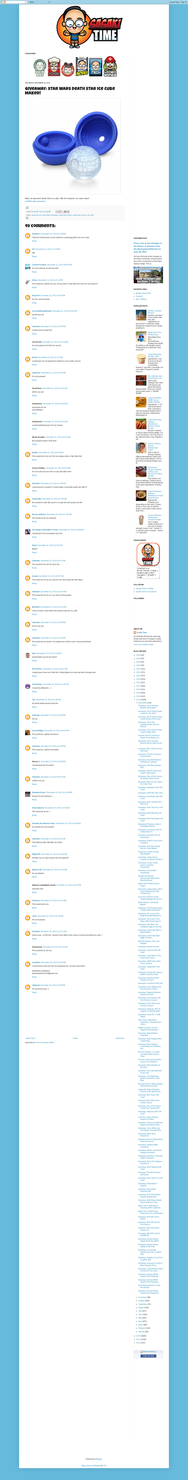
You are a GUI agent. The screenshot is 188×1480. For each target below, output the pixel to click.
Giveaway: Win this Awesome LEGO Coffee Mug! (149, 772)
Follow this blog (148, 1356)
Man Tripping (141, 299)
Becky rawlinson (39, 514)
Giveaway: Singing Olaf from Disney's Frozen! (149, 993)
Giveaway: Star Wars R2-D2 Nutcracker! (149, 836)
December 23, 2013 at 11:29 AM (56, 684)
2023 (138, 665)
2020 (138, 676)
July (140, 1311)
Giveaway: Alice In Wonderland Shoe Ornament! (150, 1140)
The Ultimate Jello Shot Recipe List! (155, 377)
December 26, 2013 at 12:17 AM (53, 931)
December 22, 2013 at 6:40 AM (58, 468)
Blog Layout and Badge (91, 1466)
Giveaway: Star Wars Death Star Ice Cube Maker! (149, 847)
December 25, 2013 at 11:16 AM (53, 900)
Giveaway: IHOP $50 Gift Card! (150, 793)
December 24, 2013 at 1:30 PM (54, 870)
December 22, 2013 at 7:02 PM (53, 638)
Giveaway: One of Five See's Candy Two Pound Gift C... (149, 1107)
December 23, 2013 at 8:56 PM (53, 762)
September (143, 1304)
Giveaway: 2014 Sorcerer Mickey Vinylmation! (148, 707)
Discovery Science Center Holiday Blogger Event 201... (150, 898)
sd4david (36, 985)
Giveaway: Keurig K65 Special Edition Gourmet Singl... (150, 973)
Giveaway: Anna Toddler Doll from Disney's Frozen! (149, 988)
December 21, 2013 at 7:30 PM (47, 249)
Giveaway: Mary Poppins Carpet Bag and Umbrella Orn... (149, 1046)
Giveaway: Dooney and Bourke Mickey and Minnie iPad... (150, 1124)
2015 (138, 693)
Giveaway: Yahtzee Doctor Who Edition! (148, 853)
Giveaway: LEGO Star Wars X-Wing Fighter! (150, 931)
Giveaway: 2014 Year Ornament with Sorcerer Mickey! (148, 724)
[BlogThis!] (59, 211)
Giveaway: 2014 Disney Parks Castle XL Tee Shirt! (150, 712)
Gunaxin (139, 296)
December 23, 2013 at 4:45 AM (49, 653)
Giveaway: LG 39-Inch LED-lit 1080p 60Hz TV (150, 831)
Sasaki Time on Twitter (145, 589)
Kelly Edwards (38, 808)
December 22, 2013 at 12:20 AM (55, 342)
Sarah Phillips (37, 731)
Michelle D (36, 607)
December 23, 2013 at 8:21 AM (55, 669)
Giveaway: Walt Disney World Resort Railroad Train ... (150, 1201)
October (141, 1301)
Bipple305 (36, 854)
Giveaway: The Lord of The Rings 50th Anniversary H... (150, 920)
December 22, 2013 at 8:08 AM (71, 530)
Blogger (99, 1459)
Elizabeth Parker (39, 792)
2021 (138, 672)
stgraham (36, 373)
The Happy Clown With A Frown (45, 530)
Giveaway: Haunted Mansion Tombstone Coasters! (149, 761)
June (140, 1314)
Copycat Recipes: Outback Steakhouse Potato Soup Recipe (155, 494)
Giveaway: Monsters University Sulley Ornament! (150, 1157)
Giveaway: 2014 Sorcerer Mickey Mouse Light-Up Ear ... (150, 743)
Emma (34, 280)
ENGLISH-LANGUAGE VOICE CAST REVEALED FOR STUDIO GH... (150, 891)
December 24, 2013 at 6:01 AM (53, 839)
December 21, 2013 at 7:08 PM (53, 234)
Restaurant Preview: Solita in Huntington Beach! (149, 825)
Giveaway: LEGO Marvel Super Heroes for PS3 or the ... (150, 1270)
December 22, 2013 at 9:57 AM (51, 576)
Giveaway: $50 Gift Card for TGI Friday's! (149, 1223)
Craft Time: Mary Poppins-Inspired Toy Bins (148, 1118)
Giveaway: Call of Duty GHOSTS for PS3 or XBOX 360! (149, 1252)
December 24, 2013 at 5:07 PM (68, 885)
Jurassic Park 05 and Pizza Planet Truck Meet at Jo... (149, 736)
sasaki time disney (65, 215)
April (140, 1321)
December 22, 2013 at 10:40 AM (53, 592)
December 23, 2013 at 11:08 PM (59, 792)
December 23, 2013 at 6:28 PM (53, 746)
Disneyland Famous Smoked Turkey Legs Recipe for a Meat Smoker (155, 471)
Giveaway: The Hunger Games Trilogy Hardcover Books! (150, 909)
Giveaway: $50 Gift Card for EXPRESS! (149, 1234)
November (142, 1297)
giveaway (54, 215)
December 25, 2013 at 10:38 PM (50, 916)
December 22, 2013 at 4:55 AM (53, 373)
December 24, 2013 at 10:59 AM (54, 854)
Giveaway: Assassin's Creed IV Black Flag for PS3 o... (150, 1264)
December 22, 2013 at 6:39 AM (51, 453)
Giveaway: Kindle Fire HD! (148, 947)
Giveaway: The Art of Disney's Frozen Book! (150, 755)
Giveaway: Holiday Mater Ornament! (148, 1146)
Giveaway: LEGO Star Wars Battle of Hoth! (149, 937)
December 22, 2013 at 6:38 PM (53, 622)
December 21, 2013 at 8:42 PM (52, 296)
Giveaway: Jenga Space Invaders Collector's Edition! (150, 858)
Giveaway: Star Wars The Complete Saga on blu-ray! (150, 926)
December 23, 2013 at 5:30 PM (53, 715)
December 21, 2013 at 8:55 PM (64, 311)
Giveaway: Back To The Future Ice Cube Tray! (150, 783)
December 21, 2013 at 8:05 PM (59, 265)
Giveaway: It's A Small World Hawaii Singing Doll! (149, 1196)
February (142, 1328)
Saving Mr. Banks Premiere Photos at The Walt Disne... (150, 1090)
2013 (138, 700)
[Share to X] (62, 211)
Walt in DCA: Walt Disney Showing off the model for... (150, 1207)
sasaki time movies (79, 215)
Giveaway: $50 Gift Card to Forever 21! (148, 1229)
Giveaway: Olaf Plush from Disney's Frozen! (148, 979)
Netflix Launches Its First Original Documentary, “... (149, 1029)
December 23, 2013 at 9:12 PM (53, 777)
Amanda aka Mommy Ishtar (43, 823)
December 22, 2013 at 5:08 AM (55, 404)
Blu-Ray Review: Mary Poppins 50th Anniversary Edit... (150, 1085)
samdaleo (36, 962)
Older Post (120, 1038)
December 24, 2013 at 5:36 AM (68, 823)
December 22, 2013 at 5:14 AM (55, 422)
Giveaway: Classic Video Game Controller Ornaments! (148, 865)
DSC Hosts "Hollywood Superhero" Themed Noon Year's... (149, 1022)
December (142, 703)
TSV (104, 1466)
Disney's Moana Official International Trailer (154, 447)
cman (34, 916)
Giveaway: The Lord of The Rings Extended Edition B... (150, 915)
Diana (34, 545)
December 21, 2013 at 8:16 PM (50, 280)
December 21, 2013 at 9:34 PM (53, 326)
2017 (138, 686)
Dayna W (36, 296)
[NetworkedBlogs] (148, 1352)
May (140, 1318)
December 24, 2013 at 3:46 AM (57, 808)
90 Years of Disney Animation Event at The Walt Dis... (149, 1061)
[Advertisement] (148, 97)
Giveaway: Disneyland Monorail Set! (147, 1190)
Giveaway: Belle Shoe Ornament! (147, 1135)
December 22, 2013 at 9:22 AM (50, 545)
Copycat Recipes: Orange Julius (155, 355)
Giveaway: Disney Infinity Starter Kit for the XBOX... (149, 1240)
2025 (138, 658)
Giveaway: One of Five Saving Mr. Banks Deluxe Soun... (150, 777)
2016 (138, 689)
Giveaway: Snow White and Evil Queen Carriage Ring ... (150, 1129)
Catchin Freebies (39, 265)
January (141, 1332)
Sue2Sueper (37, 684)
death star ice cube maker (41, 215)
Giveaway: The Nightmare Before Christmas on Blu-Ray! (149, 1078)
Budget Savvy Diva (143, 293)
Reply (34, 241)
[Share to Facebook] (65, 211)
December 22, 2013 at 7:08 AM (53, 483)
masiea (35, 576)
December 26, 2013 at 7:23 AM (55, 947)
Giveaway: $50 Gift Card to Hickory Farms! (148, 1101)
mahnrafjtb (36, 499)
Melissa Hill (37, 870)
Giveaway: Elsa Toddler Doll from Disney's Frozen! (149, 999)
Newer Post (30, 1038)
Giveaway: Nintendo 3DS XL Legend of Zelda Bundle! (149, 1010)
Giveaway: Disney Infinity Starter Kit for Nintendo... (149, 1275)
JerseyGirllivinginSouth (42, 311)
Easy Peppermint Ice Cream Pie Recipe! (149, 1286)
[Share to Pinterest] (68, 211)
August (141, 1308)
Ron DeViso (37, 669)
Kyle (34, 653)
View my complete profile (144, 645)
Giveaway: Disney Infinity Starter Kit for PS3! (148, 1246)
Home (75, 1038)
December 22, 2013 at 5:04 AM (55, 388)
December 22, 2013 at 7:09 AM (54, 499)
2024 (138, 662)
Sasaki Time (38, 211)
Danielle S (36, 234)
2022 (138, 669)
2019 (138, 679)
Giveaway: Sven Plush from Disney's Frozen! (149, 1004)
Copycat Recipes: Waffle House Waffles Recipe (155, 400)
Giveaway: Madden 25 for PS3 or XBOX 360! (150, 1259)
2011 (138, 1339)
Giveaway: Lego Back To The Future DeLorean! (149, 957)
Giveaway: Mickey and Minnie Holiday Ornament (150, 1151)
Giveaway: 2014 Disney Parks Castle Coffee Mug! (150, 731)
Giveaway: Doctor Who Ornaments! (147, 871)
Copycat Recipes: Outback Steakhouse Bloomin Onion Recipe (155, 424)
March (141, 1325)
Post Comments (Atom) (45, 1043)
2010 (138, 1343)
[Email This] (57, 211)
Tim (33, 700)
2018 (138, 683)
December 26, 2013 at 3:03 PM (53, 962)
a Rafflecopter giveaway (35, 201)
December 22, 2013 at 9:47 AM (53, 561)
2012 (138, 1336)
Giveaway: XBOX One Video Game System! (149, 962)
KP (33, 249)
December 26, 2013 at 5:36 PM (53, 985)
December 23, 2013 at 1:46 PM (48, 700)
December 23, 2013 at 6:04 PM (56, 731)
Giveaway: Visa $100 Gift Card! (150, 983)
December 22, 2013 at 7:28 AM (59, 514)
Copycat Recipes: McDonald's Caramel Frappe (155, 517)
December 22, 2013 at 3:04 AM (50, 357)
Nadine (35, 453)
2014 (138, 696)
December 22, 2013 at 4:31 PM (54, 607)
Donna (34, 357)
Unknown (36, 326)
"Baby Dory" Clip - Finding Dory (155, 333)
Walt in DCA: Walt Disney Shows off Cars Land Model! (150, 1212)
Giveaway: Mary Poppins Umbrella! (148, 1034)
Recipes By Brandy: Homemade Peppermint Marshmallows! (148, 878)
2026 (138, 655)
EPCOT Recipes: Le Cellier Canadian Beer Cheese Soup (149, 1054)
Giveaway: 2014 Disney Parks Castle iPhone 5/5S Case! (150, 718)
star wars (90, 215)
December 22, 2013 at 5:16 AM (58, 437)
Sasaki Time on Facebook (146, 592)
